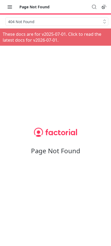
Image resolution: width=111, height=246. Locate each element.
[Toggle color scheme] (104, 6)
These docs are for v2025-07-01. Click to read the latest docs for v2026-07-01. (52, 37)
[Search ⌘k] (94, 6)
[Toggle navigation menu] (9, 6)
